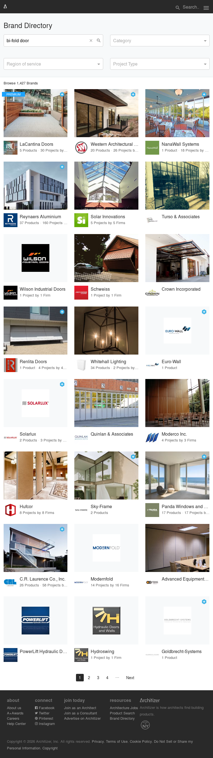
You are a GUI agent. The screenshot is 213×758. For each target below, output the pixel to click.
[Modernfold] (106, 548)
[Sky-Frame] (106, 475)
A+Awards (15, 713)
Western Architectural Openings (115, 144)
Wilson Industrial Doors (42, 289)
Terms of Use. (117, 741)
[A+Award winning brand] (62, 94)
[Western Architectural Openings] (106, 113)
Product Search (122, 713)
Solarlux (28, 434)
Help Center (16, 723)
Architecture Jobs (124, 707)
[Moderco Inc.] (177, 403)
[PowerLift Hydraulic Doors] (36, 620)
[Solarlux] (36, 403)
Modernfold (102, 579)
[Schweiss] (106, 258)
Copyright (50, 748)
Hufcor (26, 506)
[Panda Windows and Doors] (177, 475)
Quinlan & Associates (112, 434)
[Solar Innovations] (106, 186)
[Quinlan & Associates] (106, 403)
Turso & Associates (181, 216)
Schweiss (100, 289)
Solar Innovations (108, 216)
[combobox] (160, 40)
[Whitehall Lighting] (106, 331)
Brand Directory (122, 718)
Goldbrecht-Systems (182, 651)
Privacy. (98, 741)
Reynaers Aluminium (40, 216)
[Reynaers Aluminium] (36, 186)
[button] (92, 40)
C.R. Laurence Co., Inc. (42, 579)
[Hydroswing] (106, 620)
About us (14, 707)
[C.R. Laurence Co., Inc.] (36, 548)
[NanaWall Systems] (177, 113)
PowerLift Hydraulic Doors (44, 651)
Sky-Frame (101, 506)
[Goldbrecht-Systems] (177, 620)
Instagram (46, 723)
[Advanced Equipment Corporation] (177, 548)
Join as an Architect (80, 707)
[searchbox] (114, 39)
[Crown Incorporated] (177, 258)
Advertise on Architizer (82, 718)
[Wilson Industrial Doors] (36, 258)
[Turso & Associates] (177, 186)
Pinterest (45, 718)
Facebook (46, 707)
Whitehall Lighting (108, 361)
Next (130, 677)
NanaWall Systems (180, 144)
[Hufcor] (36, 475)
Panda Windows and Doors (186, 506)
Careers (13, 718)
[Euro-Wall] (177, 331)
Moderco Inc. (174, 434)
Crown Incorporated (181, 289)
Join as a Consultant (80, 713)
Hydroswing (102, 651)
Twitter (43, 713)
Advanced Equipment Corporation (186, 579)
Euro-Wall (171, 361)
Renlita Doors (33, 361)
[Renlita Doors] (36, 331)
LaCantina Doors (36, 144)
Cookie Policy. (141, 741)
